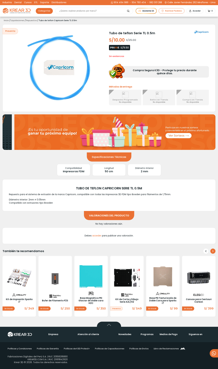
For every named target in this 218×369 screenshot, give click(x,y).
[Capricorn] (201, 32)
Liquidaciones (17, 20)
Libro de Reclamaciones (166, 348)
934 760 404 (138, 2)
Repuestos (31, 20)
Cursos (28, 2)
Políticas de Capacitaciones (109, 348)
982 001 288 (155, 2)
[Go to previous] (205, 251)
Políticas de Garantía (48, 348)
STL (36, 2)
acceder (96, 235)
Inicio (6, 20)
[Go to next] (212, 251)
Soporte (44, 2)
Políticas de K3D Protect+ (77, 348)
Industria (7, 2)
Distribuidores (59, 2)
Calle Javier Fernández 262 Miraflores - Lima (191, 2)
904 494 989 (121, 2)
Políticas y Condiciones (20, 348)
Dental (18, 2)
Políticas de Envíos (139, 348)
